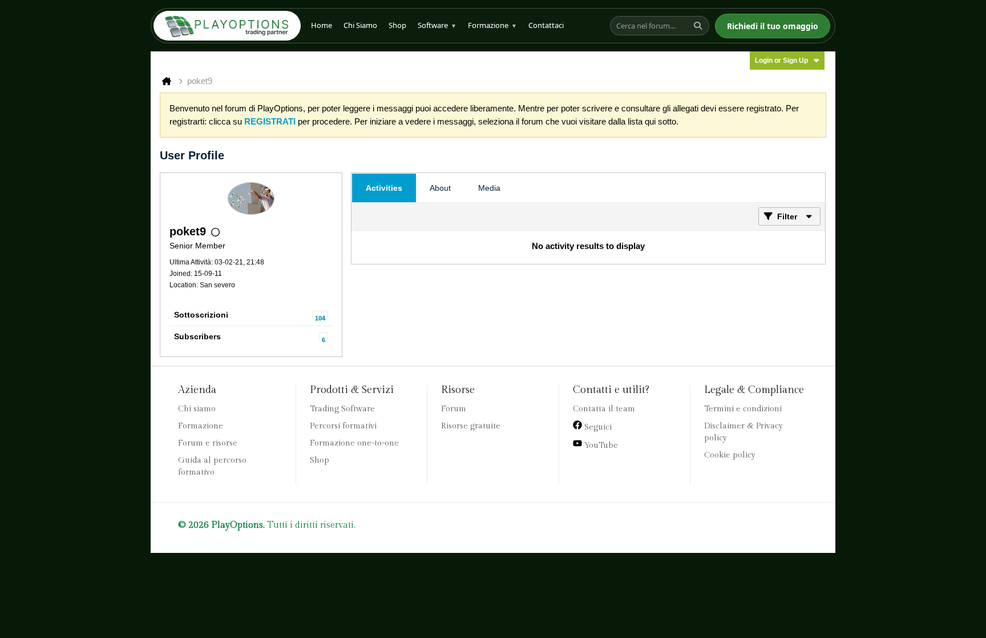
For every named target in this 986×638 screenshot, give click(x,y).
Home (321, 25)
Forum (453, 409)
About (440, 187)
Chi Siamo (360, 25)
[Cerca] (699, 26)
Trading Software (342, 409)
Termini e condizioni (743, 409)
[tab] (384, 188)
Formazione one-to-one (354, 443)
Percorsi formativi (343, 426)
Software (437, 25)
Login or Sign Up (781, 61)
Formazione (492, 25)
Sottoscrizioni (201, 314)
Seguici (597, 427)
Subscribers (197, 336)
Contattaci (546, 25)
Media (489, 187)
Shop (397, 25)
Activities (384, 187)
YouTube (600, 445)
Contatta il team (604, 409)
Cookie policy (729, 455)
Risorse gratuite (470, 426)
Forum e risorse (207, 443)
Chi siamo (197, 409)
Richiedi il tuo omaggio (772, 26)
